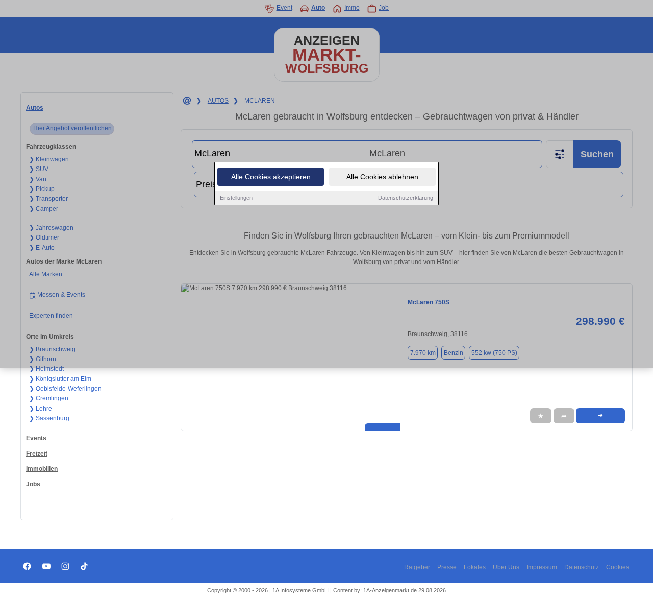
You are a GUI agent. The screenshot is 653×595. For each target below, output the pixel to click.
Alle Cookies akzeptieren (271, 177)
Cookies (617, 567)
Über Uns (506, 567)
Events (36, 438)
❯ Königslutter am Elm (60, 379)
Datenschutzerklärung (405, 198)
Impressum (541, 567)
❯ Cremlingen (48, 398)
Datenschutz (581, 567)
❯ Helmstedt (46, 368)
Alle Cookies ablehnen (382, 177)
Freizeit (36, 453)
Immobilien (42, 468)
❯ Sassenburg (49, 418)
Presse (447, 567)
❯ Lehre (40, 408)
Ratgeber (417, 567)
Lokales (475, 567)
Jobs (33, 484)
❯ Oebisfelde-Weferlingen (65, 388)
